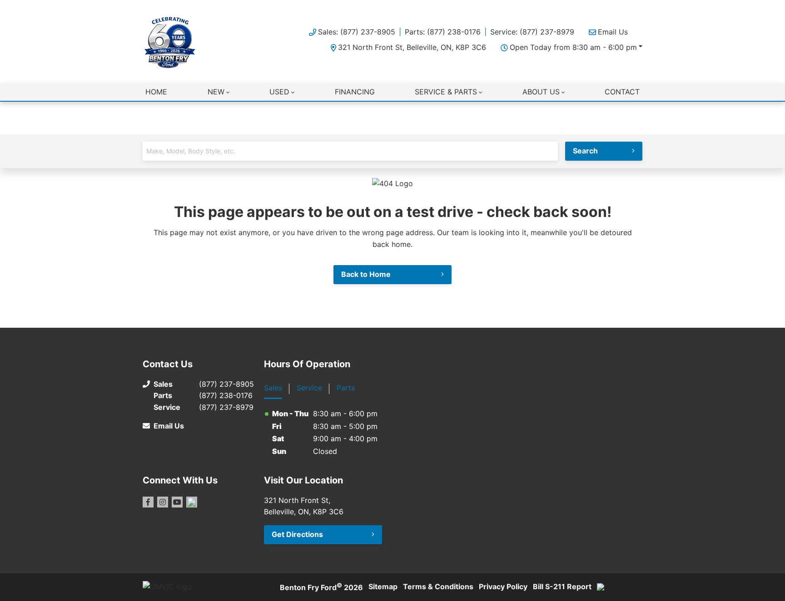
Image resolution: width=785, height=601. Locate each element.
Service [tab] (309, 387)
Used (279, 91)
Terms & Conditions (438, 586)
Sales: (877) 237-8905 (356, 31)
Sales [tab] (273, 387)
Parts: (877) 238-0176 (443, 31)
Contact (622, 91)
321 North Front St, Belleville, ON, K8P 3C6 (412, 47)
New (216, 91)
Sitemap (382, 586)
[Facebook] (148, 502)
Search (585, 150)
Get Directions (297, 534)
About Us (541, 91)
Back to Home (366, 274)
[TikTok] (191, 502)
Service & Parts (446, 91)
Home (156, 91)
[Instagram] (162, 502)
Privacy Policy (503, 586)
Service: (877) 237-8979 (532, 31)
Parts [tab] (346, 387)
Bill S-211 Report (562, 586)
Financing (355, 91)
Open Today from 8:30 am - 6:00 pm (573, 47)
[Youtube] (177, 502)
